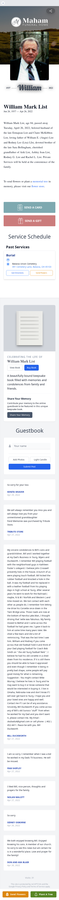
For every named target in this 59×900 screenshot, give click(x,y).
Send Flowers (41, 273)
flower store (37, 186)
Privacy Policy (21, 886)
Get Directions (17, 273)
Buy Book (31, 367)
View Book (15, 367)
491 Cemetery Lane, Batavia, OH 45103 (31, 266)
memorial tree (40, 181)
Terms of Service (38, 886)
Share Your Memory (20, 414)
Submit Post (29, 466)
